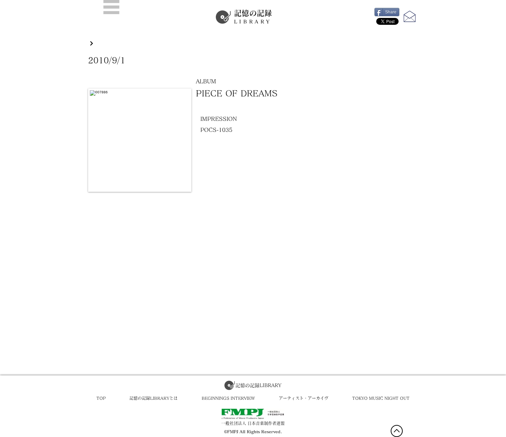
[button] (111, 7)
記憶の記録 (253, 16)
